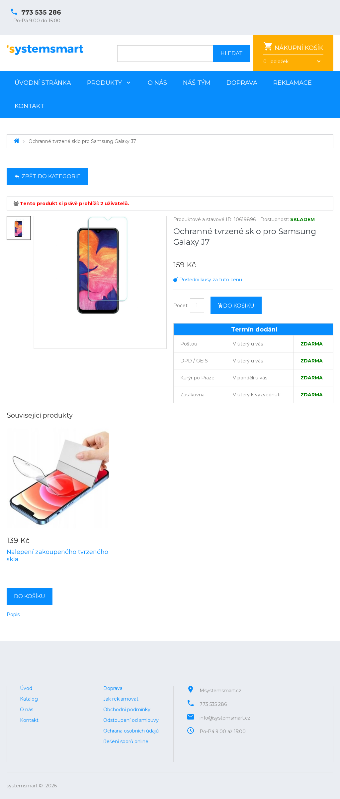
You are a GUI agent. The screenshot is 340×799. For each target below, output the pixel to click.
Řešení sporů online (125, 741)
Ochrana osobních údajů (131, 731)
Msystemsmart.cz (220, 691)
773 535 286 (41, 12)
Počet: (181, 306)
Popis (13, 614)
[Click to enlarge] (100, 282)
